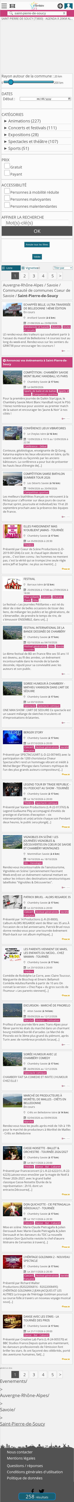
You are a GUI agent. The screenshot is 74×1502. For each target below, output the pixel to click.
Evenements (13, 1381)
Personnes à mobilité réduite (34, 192)
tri (38, 268)
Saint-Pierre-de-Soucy (22, 1424)
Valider (37, 256)
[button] (37, 246)
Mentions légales (21, 1458)
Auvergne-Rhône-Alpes (23, 285)
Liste (7, 268)
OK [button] (37, 231)
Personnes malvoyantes (30, 199)
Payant (16, 174)
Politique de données (25, 1478)
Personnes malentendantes (33, 206)
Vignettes (30, 268)
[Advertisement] (37, 46)
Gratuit (16, 167)
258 (37, 1496)
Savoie (52, 285)
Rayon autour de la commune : (28, 76)
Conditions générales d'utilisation (35, 1471)
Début (8, 98)
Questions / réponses (25, 1465)
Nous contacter (20, 1452)
